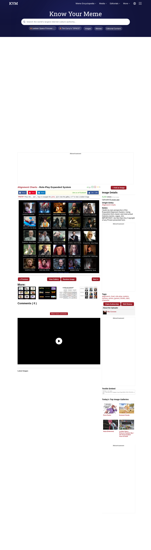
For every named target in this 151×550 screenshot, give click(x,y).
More (126, 3)
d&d (127, 298)
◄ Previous (23, 279)
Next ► (96, 279)
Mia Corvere (111, 312)
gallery (53, 197)
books (122, 298)
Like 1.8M (94, 192)
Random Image (69, 279)
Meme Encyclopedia (85, 3)
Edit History (127, 304)
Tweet (42, 192)
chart (113, 296)
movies (105, 298)
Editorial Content (113, 28)
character (105, 300)
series (111, 298)
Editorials (114, 3)
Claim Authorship (112, 304)
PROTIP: (21, 197)
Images (88, 28)
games (116, 298)
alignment (106, 296)
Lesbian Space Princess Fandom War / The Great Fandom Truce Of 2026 (126, 434)
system (126, 296)
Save (33, 192)
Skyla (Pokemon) (108, 431)
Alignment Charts (27, 187)
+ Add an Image (119, 188)
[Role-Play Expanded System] (59, 236)
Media (102, 3)
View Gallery (54, 279)
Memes (99, 28)
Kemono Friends (124, 415)
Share (23, 192)
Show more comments (59, 314)
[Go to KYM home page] (13, 4)
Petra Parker (107, 415)
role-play (118, 296)
